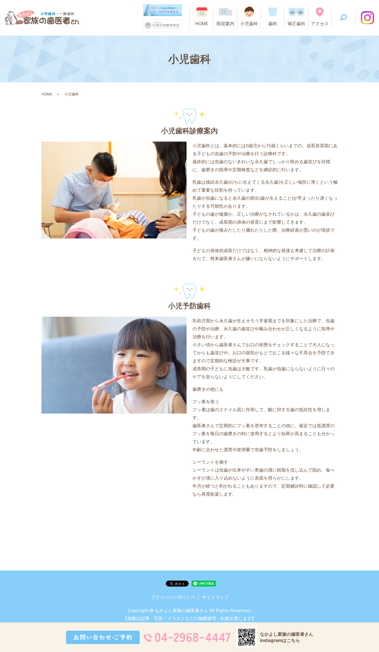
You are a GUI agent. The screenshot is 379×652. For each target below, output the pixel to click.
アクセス (320, 23)
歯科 (272, 23)
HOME (201, 23)
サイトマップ (215, 597)
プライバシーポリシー (173, 597)
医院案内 (225, 23)
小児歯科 (249, 23)
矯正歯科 (296, 23)
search (343, 18)
